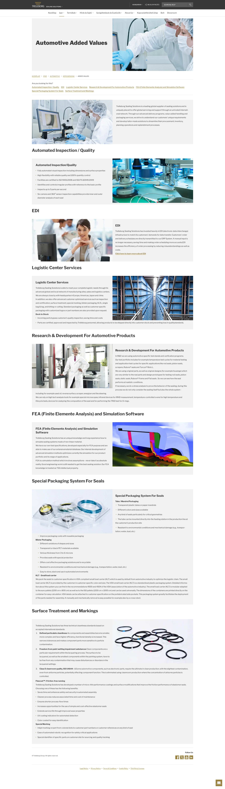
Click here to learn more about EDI (130, 254)
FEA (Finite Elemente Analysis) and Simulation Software (160, 87)
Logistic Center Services (76, 87)
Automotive (55, 76)
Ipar (45, 76)
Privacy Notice (96, 768)
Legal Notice (84, 768)
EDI (62, 87)
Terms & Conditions (109, 768)
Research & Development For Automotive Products (111, 87)
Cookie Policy (123, 768)
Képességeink (69, 76)
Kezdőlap (36, 76)
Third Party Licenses (137, 768)
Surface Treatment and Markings (79, 91)
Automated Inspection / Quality (45, 87)
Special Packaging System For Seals (47, 91)
